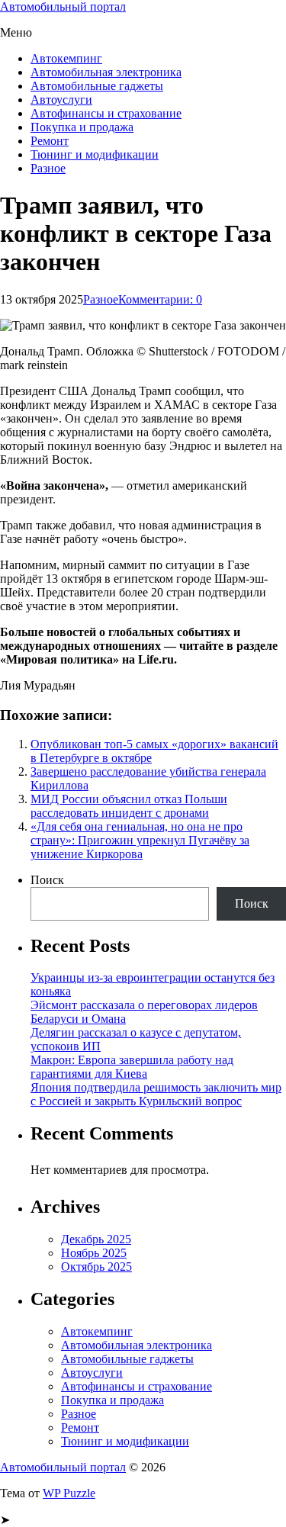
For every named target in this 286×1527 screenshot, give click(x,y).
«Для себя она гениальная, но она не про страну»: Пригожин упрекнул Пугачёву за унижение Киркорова (140, 840)
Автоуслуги (61, 99)
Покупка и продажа (82, 127)
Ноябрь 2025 (94, 1252)
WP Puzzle (69, 1493)
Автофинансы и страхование (106, 113)
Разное (48, 168)
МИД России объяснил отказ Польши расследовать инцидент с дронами (129, 805)
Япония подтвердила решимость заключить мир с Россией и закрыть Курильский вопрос (156, 1094)
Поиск (47, 879)
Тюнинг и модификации (95, 154)
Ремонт (50, 140)
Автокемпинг (66, 58)
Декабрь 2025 (96, 1239)
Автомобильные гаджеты (97, 85)
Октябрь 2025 (96, 1266)
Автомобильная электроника (106, 72)
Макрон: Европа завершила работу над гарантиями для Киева (132, 1066)
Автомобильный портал (63, 6)
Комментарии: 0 (160, 299)
